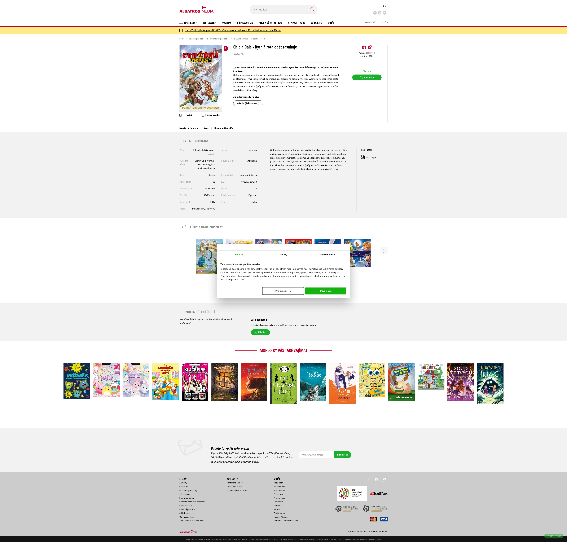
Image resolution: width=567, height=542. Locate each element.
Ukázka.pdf (369, 157)
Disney (211, 174)
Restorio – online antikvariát (286, 520)
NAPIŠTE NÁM (555, 536)
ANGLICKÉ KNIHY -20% (270, 22)
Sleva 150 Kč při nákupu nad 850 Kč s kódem (212, 30)
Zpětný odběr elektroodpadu (192, 520)
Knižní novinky (185, 505)
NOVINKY (226, 22)
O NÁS (331, 22)
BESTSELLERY (209, 22)
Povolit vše (325, 291)
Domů (182, 38)
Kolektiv (238, 54)
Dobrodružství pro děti (217, 38)
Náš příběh (278, 482)
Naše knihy (190, 22)
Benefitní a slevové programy (192, 501)
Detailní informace (188, 128)
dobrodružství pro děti (204, 150)
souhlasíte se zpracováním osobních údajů (234, 461)
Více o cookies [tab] (327, 254)
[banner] (196, 7)
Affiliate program (186, 513)
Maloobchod (279, 490)
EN (384, 6)
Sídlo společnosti (234, 486)
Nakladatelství (280, 486)
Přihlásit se (342, 454)
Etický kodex (279, 513)
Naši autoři (184, 486)
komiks (211, 153)
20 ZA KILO (316, 22)
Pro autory (278, 494)
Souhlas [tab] (239, 254)
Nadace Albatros (281, 517)
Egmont (252, 195)
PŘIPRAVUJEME (245, 22)
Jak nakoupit (185, 494)
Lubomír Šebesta (248, 174)
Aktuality (183, 482)
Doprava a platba (186, 498)
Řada (206, 128)
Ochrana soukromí (187, 517)
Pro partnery (279, 498)
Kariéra (277, 509)
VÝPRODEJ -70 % (296, 22)
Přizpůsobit (281, 291)
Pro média (278, 501)
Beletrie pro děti (196, 38)
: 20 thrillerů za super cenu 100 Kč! (261, 30)
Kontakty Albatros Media (237, 490)
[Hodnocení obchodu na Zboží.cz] (377, 492)
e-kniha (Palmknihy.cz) (248, 103)
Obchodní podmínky (188, 490)
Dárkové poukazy (187, 509)
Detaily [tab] (283, 254)
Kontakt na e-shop (235, 482)
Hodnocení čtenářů (223, 128)
